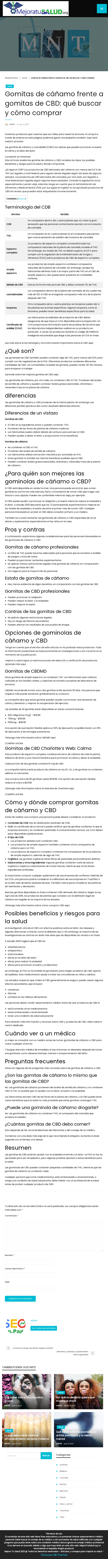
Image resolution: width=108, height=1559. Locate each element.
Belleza (63, 1471)
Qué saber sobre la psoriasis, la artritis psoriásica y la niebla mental (76, 1435)
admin (12, 124)
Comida (64, 1477)
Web (7, 1282)
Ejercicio (64, 1490)
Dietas (63, 1484)
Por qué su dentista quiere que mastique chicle (75, 1399)
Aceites (64, 1464)
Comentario (11, 1215)
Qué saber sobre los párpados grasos (23, 1399)
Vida (62, 1517)
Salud (24, 78)
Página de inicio (11, 78)
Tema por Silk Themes (54, 1555)
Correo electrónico (15, 1268)
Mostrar (21, 198)
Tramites (64, 1510)
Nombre (9, 1255)
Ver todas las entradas (44, 1328)
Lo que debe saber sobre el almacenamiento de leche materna (26, 1437)
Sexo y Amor (66, 1503)
